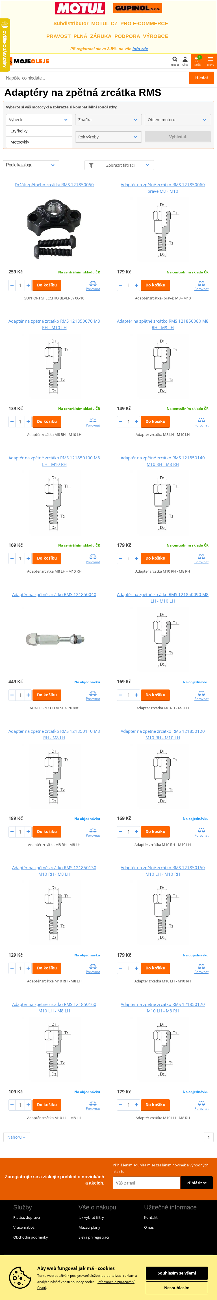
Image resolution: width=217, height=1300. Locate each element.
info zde (140, 48)
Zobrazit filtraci (120, 165)
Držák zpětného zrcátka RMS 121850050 (54, 184)
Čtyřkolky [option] (18, 131)
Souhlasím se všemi (177, 1273)
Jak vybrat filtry (91, 1217)
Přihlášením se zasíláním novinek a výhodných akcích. (161, 1168)
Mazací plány (89, 1227)
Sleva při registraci (94, 1237)
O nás (149, 1227)
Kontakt (151, 1217)
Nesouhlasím (177, 1287)
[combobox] (39, 119)
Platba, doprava (26, 1217)
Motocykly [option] (19, 142)
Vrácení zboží (24, 1227)
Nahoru (15, 1137)
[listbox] (39, 136)
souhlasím (142, 1165)
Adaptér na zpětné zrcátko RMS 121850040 (54, 594)
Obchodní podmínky (30, 1237)
